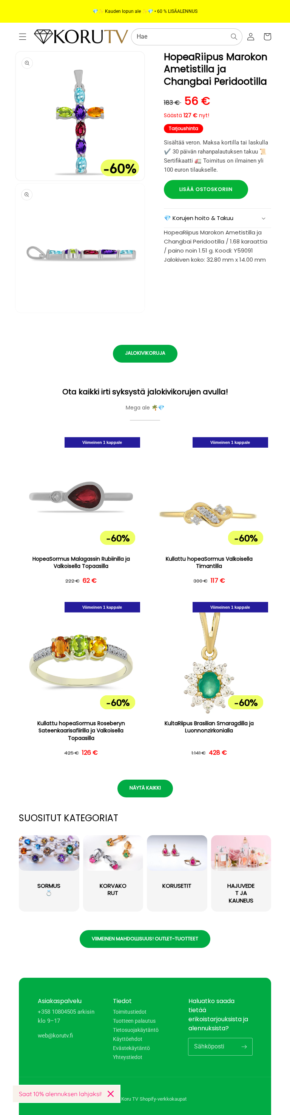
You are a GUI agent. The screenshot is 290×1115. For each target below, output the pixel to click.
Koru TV (129, 1099)
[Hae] (234, 36)
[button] (22, 36)
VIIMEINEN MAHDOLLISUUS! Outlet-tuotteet (145, 938)
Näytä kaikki (145, 787)
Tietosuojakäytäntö (136, 1030)
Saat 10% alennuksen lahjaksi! (60, 1094)
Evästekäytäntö (131, 1048)
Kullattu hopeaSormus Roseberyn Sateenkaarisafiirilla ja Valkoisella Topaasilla (81, 731)
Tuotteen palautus (134, 1021)
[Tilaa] (244, 1046)
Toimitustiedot (130, 1012)
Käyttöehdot (127, 1039)
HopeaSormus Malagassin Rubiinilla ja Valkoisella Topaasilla (81, 562)
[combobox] (186, 36)
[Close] (111, 1094)
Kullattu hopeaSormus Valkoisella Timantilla (209, 562)
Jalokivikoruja (145, 353)
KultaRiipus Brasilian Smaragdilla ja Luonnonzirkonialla (209, 727)
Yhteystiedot (127, 1057)
